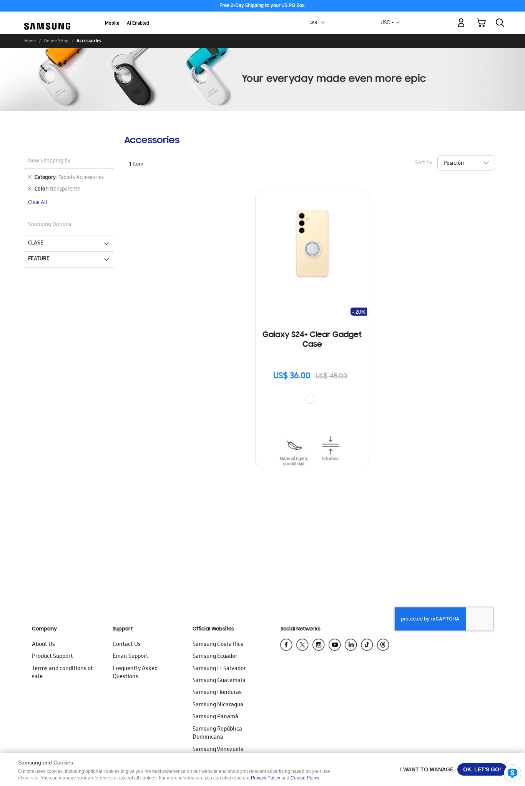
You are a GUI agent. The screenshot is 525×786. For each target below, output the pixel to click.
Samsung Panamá (215, 717)
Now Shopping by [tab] (49, 161)
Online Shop (56, 41)
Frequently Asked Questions (135, 673)
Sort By (423, 163)
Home (30, 41)
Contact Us (127, 644)
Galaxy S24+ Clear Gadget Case (312, 340)
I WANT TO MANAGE (427, 769)
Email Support (130, 656)
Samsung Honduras (217, 692)
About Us (43, 644)
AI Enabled (138, 23)
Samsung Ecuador (215, 656)
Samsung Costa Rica (218, 644)
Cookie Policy (305, 778)
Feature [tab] (39, 259)
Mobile (112, 23)
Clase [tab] (35, 243)
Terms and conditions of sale (62, 673)
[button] (323, 22)
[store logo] (47, 18)
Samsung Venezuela (218, 749)
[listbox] (312, 400)
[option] (310, 399)
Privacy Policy (265, 778)
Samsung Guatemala (219, 681)
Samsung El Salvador (219, 669)
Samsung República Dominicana (217, 733)
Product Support (52, 656)
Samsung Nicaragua (218, 705)
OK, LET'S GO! (482, 769)
